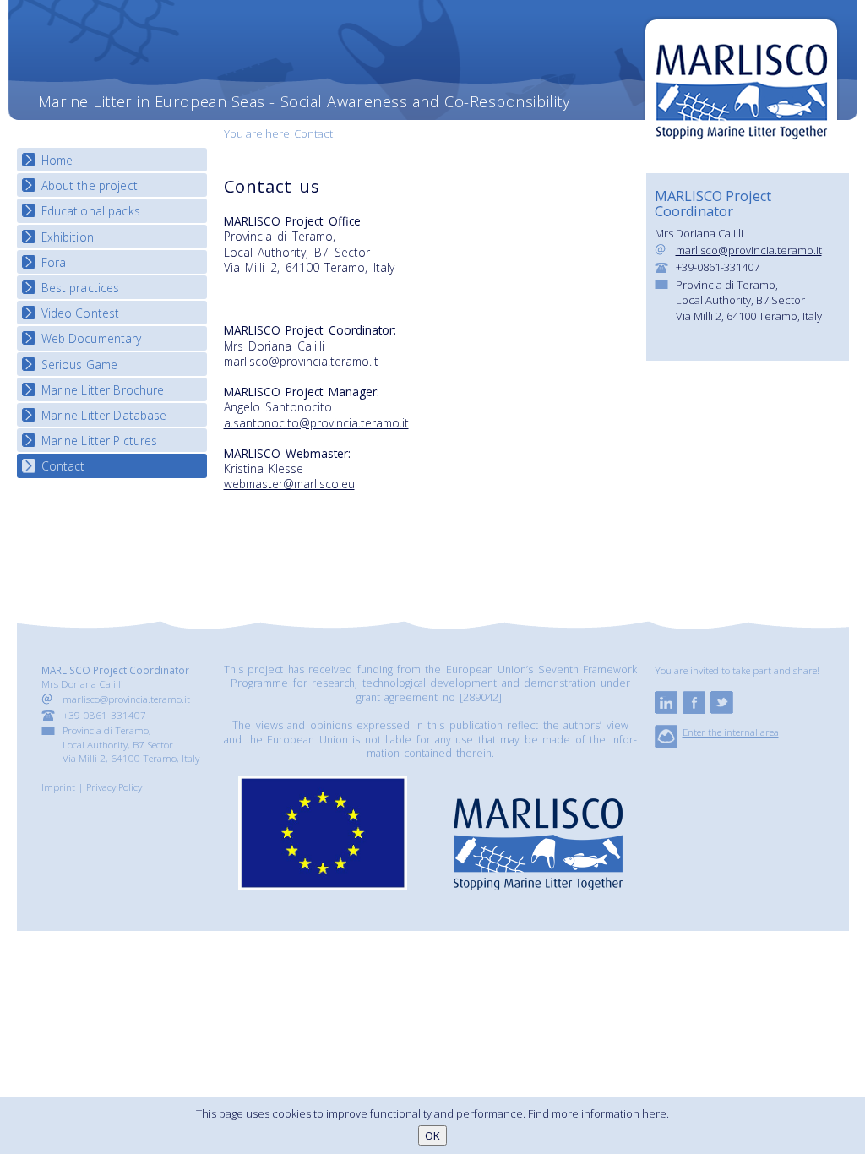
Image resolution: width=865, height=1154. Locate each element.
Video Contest (80, 313)
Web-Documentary (91, 338)
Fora (54, 262)
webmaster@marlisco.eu (289, 484)
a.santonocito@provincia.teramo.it (316, 423)
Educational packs (90, 211)
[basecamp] (666, 743)
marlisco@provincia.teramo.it (301, 361)
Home (57, 160)
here (654, 1113)
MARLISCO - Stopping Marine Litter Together (741, 82)
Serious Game (79, 365)
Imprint (58, 786)
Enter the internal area (731, 731)
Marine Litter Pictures (99, 441)
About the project (89, 185)
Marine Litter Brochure (103, 390)
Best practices (80, 288)
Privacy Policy (114, 786)
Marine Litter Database (104, 415)
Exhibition (67, 237)
